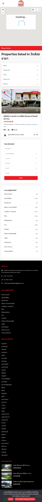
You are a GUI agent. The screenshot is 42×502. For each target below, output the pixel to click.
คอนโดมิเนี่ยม (8, 198)
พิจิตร (3, 391)
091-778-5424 (8, 276)
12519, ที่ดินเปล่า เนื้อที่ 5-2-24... (22, 473)
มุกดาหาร (4, 402)
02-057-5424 (8, 280)
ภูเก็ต (2, 396)
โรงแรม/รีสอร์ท (8, 251)
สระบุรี (3, 423)
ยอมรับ (11, 499)
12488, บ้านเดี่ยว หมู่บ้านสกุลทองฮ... (23, 482)
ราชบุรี (3, 408)
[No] (40, 496)
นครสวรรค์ (4, 367)
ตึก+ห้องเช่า (7, 203)
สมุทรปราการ (5, 414)
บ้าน (5, 225)
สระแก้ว (3, 426)
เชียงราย (4, 446)
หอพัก (6, 238)
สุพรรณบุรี (4, 432)
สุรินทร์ (3, 435)
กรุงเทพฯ (4, 344)
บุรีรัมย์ (3, 373)
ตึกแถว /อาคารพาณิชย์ (10, 207)
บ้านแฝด (6, 229)
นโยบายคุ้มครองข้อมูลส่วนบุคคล (25, 499)
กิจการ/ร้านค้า (8, 194)
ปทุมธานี (3, 376)
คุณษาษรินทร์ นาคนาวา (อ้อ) (16, 135)
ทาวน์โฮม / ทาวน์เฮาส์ (10, 212)
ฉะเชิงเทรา (4, 352)
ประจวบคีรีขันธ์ (5, 379)
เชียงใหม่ (3, 449)
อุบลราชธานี (4, 443)
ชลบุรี (3, 355)
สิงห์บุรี (3, 429)
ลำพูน (3, 411)
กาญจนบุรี (4, 347)
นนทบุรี (3, 370)
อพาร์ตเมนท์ (7, 242)
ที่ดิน (5, 216)
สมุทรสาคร (4, 420)
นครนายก (4, 358)
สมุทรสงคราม (5, 417)
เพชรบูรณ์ (4, 455)
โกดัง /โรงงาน (8, 247)
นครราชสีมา (4, 364)
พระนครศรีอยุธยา (6, 385)
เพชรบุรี (3, 452)
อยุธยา (3, 437)
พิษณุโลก (4, 393)
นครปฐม (3, 361)
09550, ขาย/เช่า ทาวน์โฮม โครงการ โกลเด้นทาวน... (21, 117)
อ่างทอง (3, 440)
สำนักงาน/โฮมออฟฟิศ (10, 234)
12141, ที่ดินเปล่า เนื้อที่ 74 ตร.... (21, 465)
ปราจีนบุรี (4, 382)
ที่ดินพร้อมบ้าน (8, 220)
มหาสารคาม (4, 399)
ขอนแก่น (3, 349)
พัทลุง (3, 388)
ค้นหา (21, 178)
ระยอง (3, 405)
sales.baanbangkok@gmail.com (14, 283)
